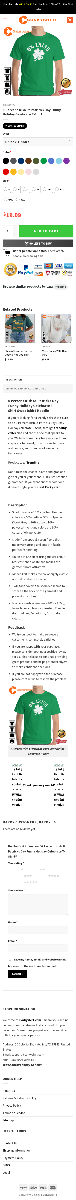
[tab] (38, 379)
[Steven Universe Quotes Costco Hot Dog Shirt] (19, 328)
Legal (6, 1173)
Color (7, 152)
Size (6, 180)
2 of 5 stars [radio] (32, 869)
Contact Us (10, 1143)
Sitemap (8, 1120)
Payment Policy (13, 1158)
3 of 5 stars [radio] (16, 875)
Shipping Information (17, 1150)
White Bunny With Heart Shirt (55, 352)
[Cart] (70, 20)
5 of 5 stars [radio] (16, 882)
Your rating (16, 863)
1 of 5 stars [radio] (13, 869)
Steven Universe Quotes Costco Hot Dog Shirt (18, 352)
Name (12, 922)
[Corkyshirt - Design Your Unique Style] (38, 19)
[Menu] (5, 20)
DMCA (7, 1165)
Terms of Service (14, 1113)
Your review (16, 890)
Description (13, 379)
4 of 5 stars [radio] (41, 875)
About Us (9, 1091)
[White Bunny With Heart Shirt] (56, 328)
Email (12, 941)
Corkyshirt (52, 487)
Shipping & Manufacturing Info (25, 388)
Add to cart (46, 231)
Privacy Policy (12, 1105)
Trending (9, 104)
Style (7, 133)
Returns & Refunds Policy (19, 1098)
